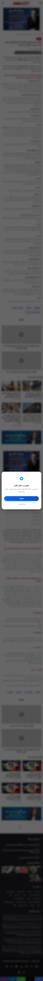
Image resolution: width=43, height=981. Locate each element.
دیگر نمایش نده (21, 504)
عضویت (21, 498)
